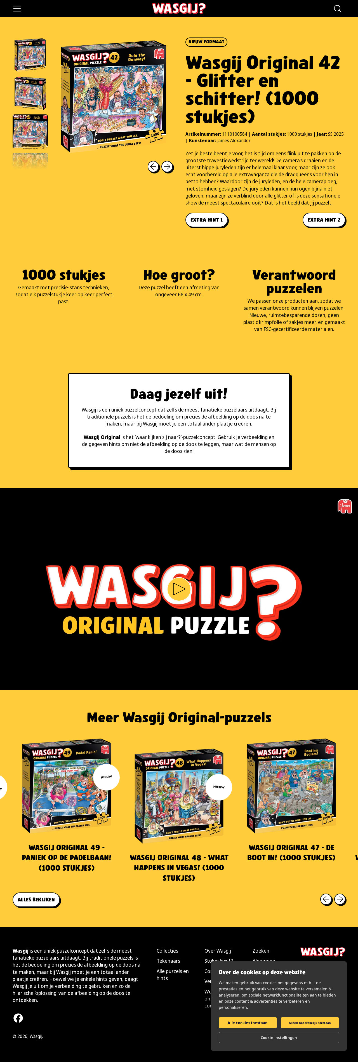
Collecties (167, 950)
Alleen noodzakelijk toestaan (310, 1023)
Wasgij (36, 1036)
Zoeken (261, 950)
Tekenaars (168, 960)
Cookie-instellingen (279, 1037)
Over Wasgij (217, 950)
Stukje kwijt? (218, 960)
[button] (337, 8)
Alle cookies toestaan (248, 1022)
